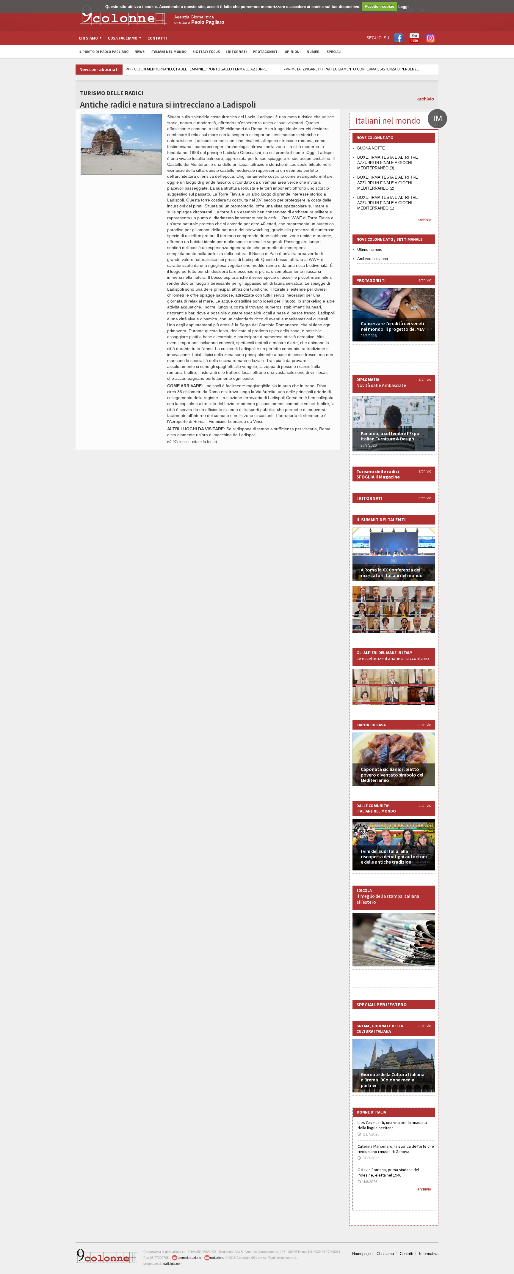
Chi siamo (385, 1253)
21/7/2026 (369, 1134)
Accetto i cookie (379, 6)
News (139, 51)
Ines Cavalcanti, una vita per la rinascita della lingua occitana (392, 1125)
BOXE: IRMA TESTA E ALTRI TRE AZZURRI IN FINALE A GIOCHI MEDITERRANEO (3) (387, 162)
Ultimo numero (369, 249)
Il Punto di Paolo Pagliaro (103, 51)
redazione (217, 1257)
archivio (425, 98)
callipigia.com (172, 1263)
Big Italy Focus (206, 51)
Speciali (334, 51)
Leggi (403, 6)
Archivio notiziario (372, 258)
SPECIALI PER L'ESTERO (381, 1004)
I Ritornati (236, 51)
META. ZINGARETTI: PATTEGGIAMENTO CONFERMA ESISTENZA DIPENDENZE (351, 69)
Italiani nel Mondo (169, 51)
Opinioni (293, 51)
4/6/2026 (367, 1182)
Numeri (314, 51)
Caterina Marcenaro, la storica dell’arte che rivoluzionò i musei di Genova (396, 1149)
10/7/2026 (369, 1158)
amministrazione (189, 1257)
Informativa (428, 1253)
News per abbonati (99, 69)
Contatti (157, 38)
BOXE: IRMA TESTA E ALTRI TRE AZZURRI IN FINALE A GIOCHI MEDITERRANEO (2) (387, 182)
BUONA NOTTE (371, 148)
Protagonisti (266, 51)
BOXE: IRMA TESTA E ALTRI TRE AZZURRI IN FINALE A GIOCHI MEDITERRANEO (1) (387, 202)
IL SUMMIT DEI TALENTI (381, 519)
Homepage (361, 1253)
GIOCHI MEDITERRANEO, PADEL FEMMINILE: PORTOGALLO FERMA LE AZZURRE (196, 69)
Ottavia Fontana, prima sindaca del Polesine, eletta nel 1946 (388, 1172)
